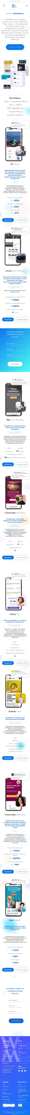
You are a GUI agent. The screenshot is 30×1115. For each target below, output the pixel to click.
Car (15, 614)
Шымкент (6, 1096)
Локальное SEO (18, 101)
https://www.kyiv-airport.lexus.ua (18, 230)
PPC (11, 105)
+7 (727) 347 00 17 (15, 1)
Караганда (6, 1099)
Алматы (5, 1086)
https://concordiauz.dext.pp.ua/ (21, 473)
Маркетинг (22, 1045)
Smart (15, 164)
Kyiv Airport (15, 271)
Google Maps (15, 111)
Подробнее (8, 220)
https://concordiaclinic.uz (20, 775)
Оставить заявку (15, 47)
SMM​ (4, 1059)
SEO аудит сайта (8, 1066)
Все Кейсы (15, 98)
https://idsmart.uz (18, 123)
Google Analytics (15, 115)
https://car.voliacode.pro (20, 574)
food (15, 711)
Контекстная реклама (7, 1050)
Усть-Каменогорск (7, 1093)
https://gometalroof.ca (19, 380)
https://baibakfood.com (19, 672)
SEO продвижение (7, 1055)
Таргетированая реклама (8, 1062)
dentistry (15, 513)
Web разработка (15, 108)
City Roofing (15, 420)
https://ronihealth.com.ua (20, 880)
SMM (18, 105)
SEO (6, 101)
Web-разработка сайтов (8, 1046)
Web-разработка (22, 1052)
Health (15, 920)
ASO (19, 1061)
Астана (5, 1089)
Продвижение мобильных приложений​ (7, 1070)
